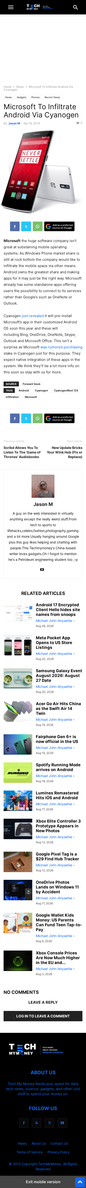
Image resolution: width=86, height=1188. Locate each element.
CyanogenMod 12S (66, 390)
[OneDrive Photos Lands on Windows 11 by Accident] (18, 890)
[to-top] (80, 1180)
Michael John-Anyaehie (54, 621)
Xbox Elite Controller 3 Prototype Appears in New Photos (58, 826)
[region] (43, 52)
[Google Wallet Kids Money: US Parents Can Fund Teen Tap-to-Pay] (18, 923)
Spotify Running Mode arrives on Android (58, 767)
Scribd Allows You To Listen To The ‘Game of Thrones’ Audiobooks (22, 452)
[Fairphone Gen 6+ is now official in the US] (18, 745)
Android (24, 390)
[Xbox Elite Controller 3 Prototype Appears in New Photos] (18, 829)
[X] (26, 226)
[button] (11, 7)
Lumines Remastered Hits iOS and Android (57, 795)
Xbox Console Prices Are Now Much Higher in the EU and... (58, 958)
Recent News (52, 97)
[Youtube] (42, 570)
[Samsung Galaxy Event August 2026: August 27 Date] (18, 679)
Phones (35, 97)
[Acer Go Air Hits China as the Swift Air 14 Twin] (18, 712)
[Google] (59, 226)
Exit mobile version (43, 1181)
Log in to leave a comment (43, 1016)
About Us (39, 1143)
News (20, 87)
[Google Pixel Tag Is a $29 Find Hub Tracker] (18, 862)
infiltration (12, 397)
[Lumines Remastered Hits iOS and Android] (18, 801)
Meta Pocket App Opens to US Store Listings (54, 642)
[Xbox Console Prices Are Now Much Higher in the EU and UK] (18, 961)
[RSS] (36, 1123)
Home (7, 87)
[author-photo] (43, 498)
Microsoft (31, 397)
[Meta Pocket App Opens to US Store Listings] (18, 646)
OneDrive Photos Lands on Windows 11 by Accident (57, 887)
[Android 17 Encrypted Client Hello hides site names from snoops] (18, 613)
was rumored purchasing (61, 347)
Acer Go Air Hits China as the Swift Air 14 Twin (58, 708)
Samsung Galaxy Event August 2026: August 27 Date (59, 675)
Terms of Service (29, 1152)
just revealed (33, 315)
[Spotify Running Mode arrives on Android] (18, 773)
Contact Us (59, 1143)
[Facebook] (15, 226)
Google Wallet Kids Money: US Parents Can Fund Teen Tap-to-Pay (59, 922)
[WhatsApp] (38, 226)
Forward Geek (31, 384)
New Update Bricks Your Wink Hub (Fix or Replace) (64, 452)
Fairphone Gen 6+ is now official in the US (57, 739)
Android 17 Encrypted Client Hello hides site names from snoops (58, 609)
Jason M (14, 123)
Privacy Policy (59, 1152)
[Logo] (43, 1058)
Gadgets (21, 97)
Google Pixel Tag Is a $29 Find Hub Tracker (57, 856)
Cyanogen (41, 390)
